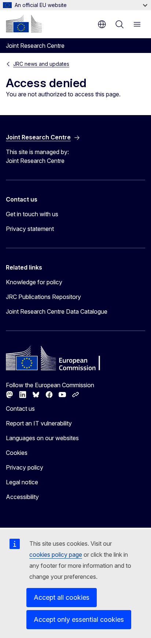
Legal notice (22, 482)
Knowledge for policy (34, 282)
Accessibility (22, 496)
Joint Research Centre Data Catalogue (56, 311)
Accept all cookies (61, 597)
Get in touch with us (32, 214)
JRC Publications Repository (43, 296)
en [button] (102, 24)
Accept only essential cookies (79, 619)
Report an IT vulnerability (39, 423)
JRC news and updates (41, 64)
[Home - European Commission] (24, 23)
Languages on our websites (42, 438)
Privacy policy (24, 467)
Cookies (16, 452)
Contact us (20, 408)
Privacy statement (30, 228)
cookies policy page (55, 554)
